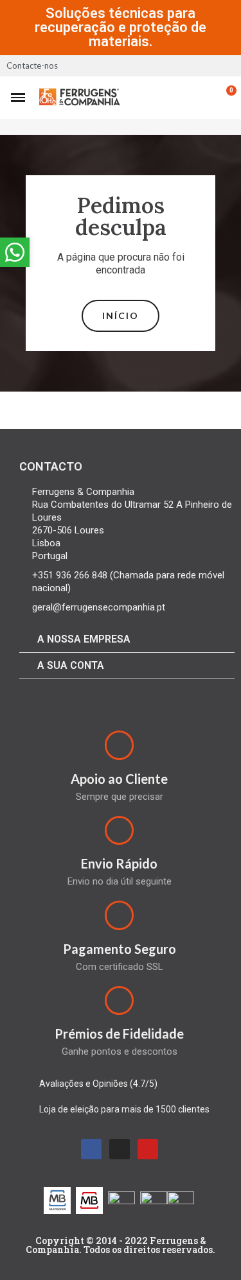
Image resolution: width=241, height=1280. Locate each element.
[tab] (127, 640)
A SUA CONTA (70, 665)
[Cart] (224, 97)
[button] (120, 316)
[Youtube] (148, 1149)
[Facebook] (91, 1149)
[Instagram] (119, 1149)
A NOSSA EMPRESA (83, 639)
